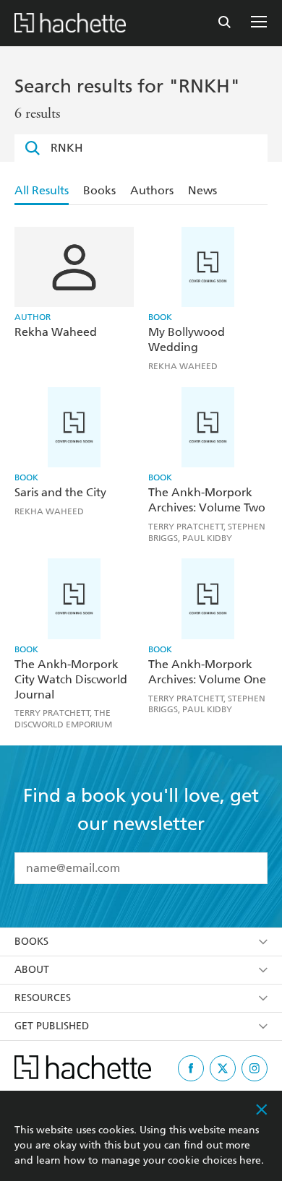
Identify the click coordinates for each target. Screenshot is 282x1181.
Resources (42, 998)
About (31, 970)
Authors (152, 190)
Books (99, 190)
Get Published (51, 1026)
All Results (41, 190)
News (202, 190)
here (250, 1160)
